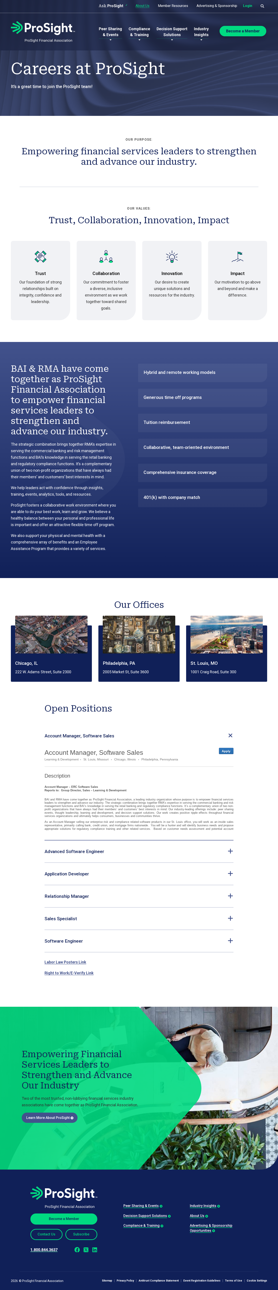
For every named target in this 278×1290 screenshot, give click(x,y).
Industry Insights (203, 1206)
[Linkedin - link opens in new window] (94, 1249)
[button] (139, 735)
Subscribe (81, 1234)
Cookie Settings (257, 1280)
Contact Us (46, 1234)
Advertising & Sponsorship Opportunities (211, 1227)
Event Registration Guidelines (201, 1280)
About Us (142, 6)
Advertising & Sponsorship (217, 6)
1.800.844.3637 (44, 1249)
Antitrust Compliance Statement (159, 1280)
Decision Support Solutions (145, 1216)
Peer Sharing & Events (141, 1206)
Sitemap (107, 1280)
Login (247, 6)
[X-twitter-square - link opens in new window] (86, 1249)
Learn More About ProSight (48, 1118)
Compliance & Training (141, 1225)
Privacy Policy (125, 1280)
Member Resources (173, 6)
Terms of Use (233, 1280)
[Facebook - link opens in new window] (77, 1249)
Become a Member (64, 1219)
